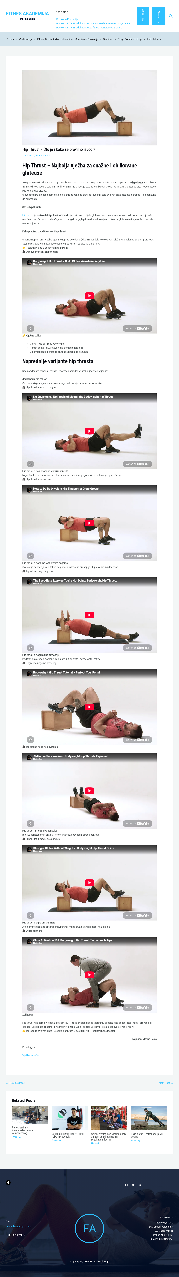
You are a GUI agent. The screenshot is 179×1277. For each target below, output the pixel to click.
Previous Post (15, 1082)
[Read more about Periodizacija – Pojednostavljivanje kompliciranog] (30, 1114)
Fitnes (27, 155)
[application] (15, 39)
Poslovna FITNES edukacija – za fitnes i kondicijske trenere (89, 27)
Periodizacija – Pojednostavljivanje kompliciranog (22, 1130)
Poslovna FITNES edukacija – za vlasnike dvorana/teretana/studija (93, 23)
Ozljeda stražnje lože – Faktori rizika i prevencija (68, 1135)
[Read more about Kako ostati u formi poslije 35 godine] (149, 1117)
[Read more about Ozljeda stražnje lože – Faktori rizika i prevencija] (70, 1117)
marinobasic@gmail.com (19, 1226)
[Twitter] (133, 1185)
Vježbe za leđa (30, 1055)
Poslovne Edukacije (67, 19)
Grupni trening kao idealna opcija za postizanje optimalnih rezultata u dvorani (109, 1136)
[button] (143, 16)
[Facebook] (126, 1185)
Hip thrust (27, 215)
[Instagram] (140, 1185)
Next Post (166, 1082)
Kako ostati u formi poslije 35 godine (147, 1135)
